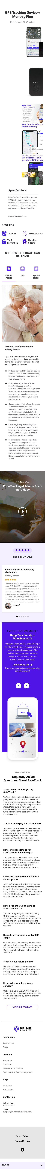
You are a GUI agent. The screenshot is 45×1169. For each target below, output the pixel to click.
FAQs (5, 1047)
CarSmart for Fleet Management (18, 1072)
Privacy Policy (22, 1136)
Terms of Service (22, 1141)
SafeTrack (7, 1060)
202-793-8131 (9, 1105)
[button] (9, 272)
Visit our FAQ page (22, 1007)
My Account (8, 1089)
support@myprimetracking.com (17, 1112)
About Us (7, 1085)
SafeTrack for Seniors (13, 1068)
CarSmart (7, 1064)
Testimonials (8, 1043)
